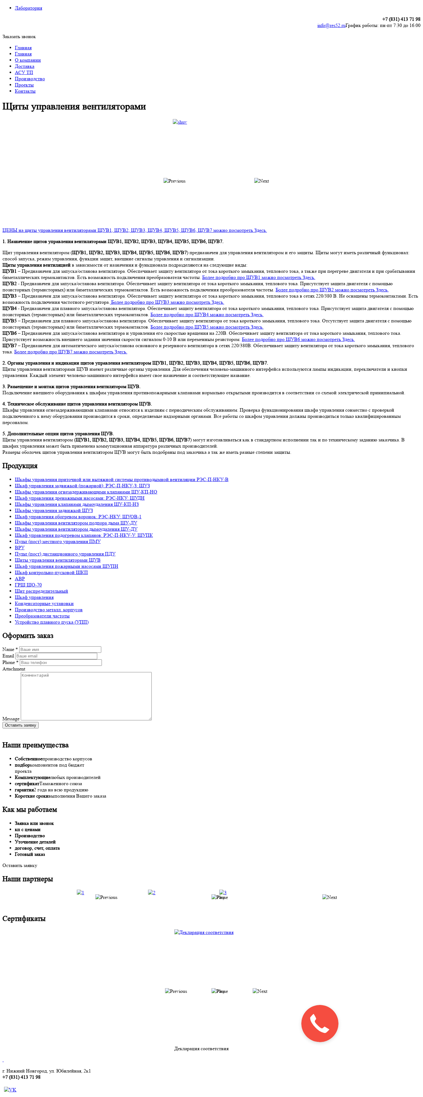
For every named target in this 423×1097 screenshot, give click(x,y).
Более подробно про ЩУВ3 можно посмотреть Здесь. (167, 302)
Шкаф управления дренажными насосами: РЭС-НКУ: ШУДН (80, 498)
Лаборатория (28, 8)
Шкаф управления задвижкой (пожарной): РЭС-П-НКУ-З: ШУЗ (82, 486)
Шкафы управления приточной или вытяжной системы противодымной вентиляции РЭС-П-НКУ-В (122, 479)
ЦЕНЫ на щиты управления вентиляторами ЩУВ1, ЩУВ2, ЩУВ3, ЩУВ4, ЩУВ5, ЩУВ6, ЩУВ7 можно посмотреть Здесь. (134, 230)
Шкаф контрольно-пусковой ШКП (51, 572)
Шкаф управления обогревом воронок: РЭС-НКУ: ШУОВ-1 (78, 517)
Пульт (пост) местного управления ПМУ (58, 541)
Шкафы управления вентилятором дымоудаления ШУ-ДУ (76, 529)
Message (11, 719)
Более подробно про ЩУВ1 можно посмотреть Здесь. (258, 277)
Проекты (24, 85)
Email (8, 656)
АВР (20, 579)
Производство (30, 79)
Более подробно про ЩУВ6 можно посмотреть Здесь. (298, 339)
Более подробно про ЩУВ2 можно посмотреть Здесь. (332, 290)
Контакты (25, 91)
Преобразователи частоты (42, 616)
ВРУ (19, 548)
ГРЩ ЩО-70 (28, 585)
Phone (10, 662)
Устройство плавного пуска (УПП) (52, 622)
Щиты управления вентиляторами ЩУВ (58, 560)
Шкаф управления (34, 597)
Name (10, 649)
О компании (28, 60)
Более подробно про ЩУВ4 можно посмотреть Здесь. (207, 314)
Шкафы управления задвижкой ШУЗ (54, 510)
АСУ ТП (24, 72)
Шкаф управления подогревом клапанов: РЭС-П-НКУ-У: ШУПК (84, 535)
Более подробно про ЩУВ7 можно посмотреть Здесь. (70, 352)
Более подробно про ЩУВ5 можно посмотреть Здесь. (207, 327)
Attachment (13, 669)
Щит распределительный (41, 591)
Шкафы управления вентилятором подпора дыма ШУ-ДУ (76, 523)
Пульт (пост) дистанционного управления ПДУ (65, 554)
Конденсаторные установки (44, 603)
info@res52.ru (331, 25)
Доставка (24, 66)
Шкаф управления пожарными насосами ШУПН (66, 566)
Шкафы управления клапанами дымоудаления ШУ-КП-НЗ (77, 504)
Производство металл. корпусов (49, 610)
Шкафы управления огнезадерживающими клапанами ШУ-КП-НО (86, 492)
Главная (23, 48)
